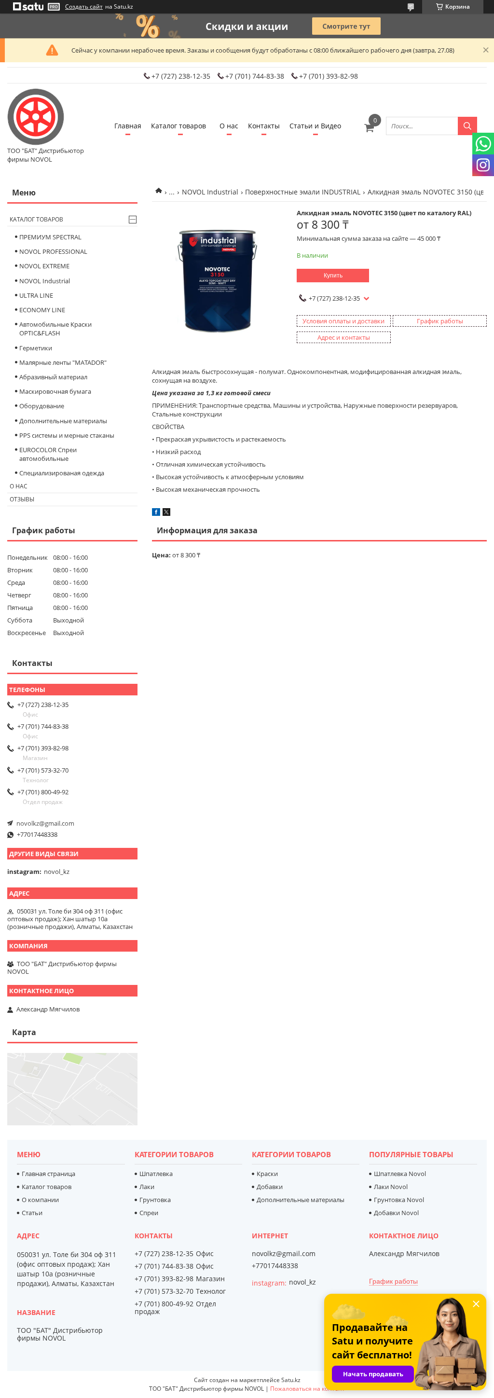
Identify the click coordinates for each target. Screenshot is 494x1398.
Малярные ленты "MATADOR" (63, 362)
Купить (333, 275)
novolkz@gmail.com (45, 823)
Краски (267, 1173)
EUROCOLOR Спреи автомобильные (48, 454)
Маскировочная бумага (55, 391)
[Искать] (467, 126)
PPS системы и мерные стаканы (66, 435)
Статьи (32, 1212)
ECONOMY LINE (42, 309)
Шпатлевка (156, 1173)
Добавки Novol (396, 1212)
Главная (127, 125)
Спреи (148, 1212)
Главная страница (48, 1173)
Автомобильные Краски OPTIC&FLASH (55, 328)
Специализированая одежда (61, 473)
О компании (40, 1199)
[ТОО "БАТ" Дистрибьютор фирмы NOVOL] (36, 117)
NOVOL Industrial (210, 191)
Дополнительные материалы (63, 420)
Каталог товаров (178, 125)
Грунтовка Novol (399, 1199)
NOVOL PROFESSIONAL (53, 251)
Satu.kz (291, 1380)
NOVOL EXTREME (44, 266)
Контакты (264, 125)
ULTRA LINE (36, 295)
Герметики (35, 348)
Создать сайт (84, 6)
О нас (229, 125)
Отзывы (22, 499)
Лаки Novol (391, 1186)
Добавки (270, 1186)
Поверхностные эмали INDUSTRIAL (302, 191)
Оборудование (41, 405)
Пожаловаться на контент (307, 1388)
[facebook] (156, 513)
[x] (166, 513)
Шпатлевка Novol (400, 1173)
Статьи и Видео (315, 125)
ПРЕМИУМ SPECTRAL (50, 237)
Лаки (146, 1186)
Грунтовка (155, 1199)
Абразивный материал (53, 377)
